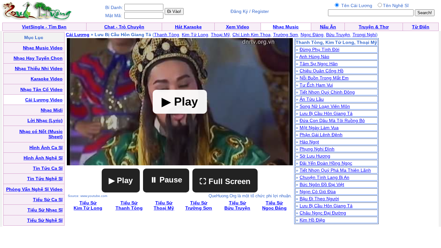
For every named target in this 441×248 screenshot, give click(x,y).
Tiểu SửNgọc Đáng (274, 205)
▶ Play (121, 180)
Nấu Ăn (328, 26)
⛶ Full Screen (225, 181)
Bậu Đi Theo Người (319, 198)
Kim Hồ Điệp (312, 219)
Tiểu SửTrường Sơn (198, 205)
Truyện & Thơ (374, 26)
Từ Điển (420, 26)
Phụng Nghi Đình (317, 148)
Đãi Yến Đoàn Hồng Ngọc (326, 163)
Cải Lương (77, 34)
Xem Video (237, 26)
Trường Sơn (285, 34)
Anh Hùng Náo (314, 56)
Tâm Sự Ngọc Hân (319, 63)
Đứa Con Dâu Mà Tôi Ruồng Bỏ (332, 120)
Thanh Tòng (166, 34)
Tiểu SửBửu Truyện (237, 205)
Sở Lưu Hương (315, 156)
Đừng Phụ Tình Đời (319, 49)
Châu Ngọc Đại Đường (323, 212)
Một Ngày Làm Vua (319, 127)
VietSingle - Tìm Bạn (44, 26)
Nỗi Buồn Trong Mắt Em (324, 77)
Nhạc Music (286, 26)
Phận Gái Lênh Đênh (321, 134)
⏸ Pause (166, 179)
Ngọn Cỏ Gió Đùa (318, 191)
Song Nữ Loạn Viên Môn (325, 106)
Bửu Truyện (338, 34)
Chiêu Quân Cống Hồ (322, 70)
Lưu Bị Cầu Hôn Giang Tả (326, 113)
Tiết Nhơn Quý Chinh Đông (327, 92)
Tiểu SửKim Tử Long (88, 205)
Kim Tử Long (195, 34)
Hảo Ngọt (309, 141)
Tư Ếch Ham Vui (316, 85)
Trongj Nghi (364, 34)
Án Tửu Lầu (312, 99)
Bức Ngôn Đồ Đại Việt (322, 184)
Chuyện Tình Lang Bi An (324, 177)
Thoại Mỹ (220, 34)
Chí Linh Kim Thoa (251, 34)
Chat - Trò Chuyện (124, 26)
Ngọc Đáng (312, 34)
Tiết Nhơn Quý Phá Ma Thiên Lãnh (335, 170)
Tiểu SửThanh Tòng (129, 205)
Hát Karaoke (188, 26)
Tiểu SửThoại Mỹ (164, 205)
